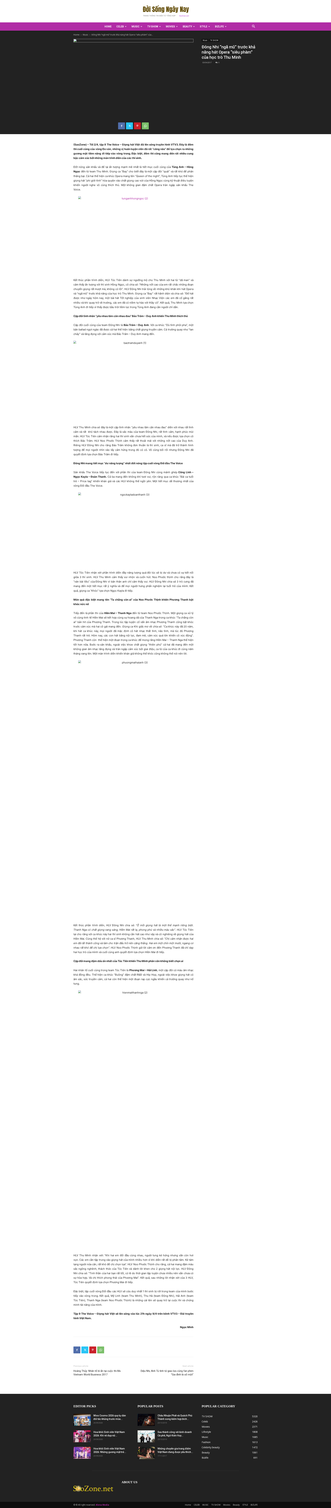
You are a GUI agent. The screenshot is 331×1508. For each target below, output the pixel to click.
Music (85, 34)
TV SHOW (152, 26)
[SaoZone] (165, 11)
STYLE (203, 26)
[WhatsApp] (145, 125)
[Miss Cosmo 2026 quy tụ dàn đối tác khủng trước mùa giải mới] (82, 1420)
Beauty (187, 26)
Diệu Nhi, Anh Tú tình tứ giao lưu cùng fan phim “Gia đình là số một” (167, 1372)
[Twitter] (129, 125)
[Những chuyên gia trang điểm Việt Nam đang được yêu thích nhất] (146, 1453)
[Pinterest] (137, 125)
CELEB (120, 26)
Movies (170, 26)
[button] (253, 26)
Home (108, 26)
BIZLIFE (219, 26)
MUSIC (135, 26)
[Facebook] (121, 125)
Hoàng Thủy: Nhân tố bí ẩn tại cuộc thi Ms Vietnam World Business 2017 (97, 1372)
